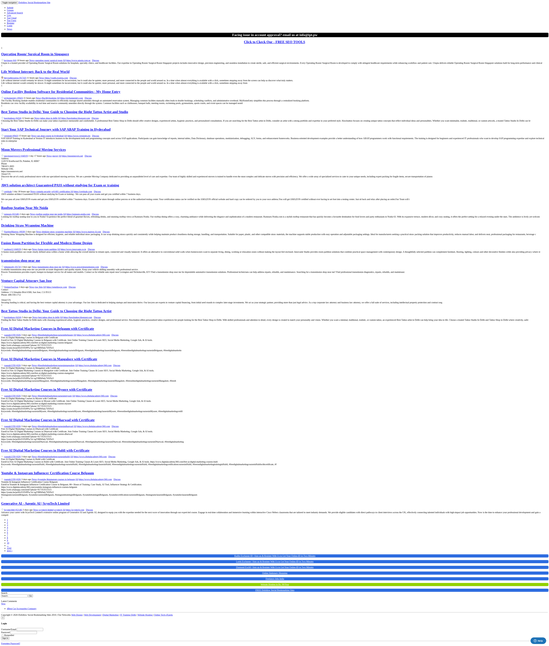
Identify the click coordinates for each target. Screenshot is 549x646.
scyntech (58, 510)
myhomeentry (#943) (13, 98)
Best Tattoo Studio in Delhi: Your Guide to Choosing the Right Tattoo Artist (56, 311)
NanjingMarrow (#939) (14, 231)
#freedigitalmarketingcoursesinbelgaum (55, 335)
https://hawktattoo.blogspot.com (75, 118)
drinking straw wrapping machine (57, 231)
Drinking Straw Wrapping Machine (27, 225)
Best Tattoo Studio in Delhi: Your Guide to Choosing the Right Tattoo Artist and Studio (64, 112)
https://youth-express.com (56, 78)
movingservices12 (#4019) (16, 156)
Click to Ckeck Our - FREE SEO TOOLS (274, 42)
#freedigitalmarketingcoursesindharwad (55, 426)
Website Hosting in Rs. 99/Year (275, 584)
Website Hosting (145, 615)
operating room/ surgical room (48, 60)
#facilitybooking (49, 98)
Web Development (92, 615)
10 (8, 543)
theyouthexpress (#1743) (15, 78)
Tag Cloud (11, 18)
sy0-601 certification (60, 191)
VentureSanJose (11, 287)
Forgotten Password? (10, 643)
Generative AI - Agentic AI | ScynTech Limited (35, 503)
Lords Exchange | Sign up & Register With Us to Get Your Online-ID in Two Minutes (275, 561)
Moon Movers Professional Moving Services (33, 149)
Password (5, 632)
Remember (9, 635)
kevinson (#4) (10, 60)
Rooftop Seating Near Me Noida (24, 208)
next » (9, 550)
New (3, 604)
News (9, 29)
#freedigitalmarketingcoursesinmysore (55, 396)
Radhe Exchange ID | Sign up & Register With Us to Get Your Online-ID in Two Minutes (274, 556)
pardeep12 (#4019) (12, 249)
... (8, 545)
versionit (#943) (11, 136)
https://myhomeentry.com (71, 98)
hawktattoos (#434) (12, 118)
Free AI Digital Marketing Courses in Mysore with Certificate (46, 389)
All (64, 60)
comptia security (43, 191)
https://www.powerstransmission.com (82, 267)
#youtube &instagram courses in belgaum (56, 479)
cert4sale (8, 191)
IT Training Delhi (128, 615)
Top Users (11, 20)
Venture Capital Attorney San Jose (26, 281)
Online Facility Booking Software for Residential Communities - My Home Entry (60, 92)
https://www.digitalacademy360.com (93, 335)
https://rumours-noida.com (78, 214)
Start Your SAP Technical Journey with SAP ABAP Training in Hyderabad (56, 129)
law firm (39, 287)
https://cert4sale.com (83, 191)
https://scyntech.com (75, 510)
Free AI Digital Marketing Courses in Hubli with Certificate (45, 450)
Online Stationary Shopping (274, 573)
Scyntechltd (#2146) (13, 510)
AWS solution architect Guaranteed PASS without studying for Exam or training (60, 185)
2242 (9, 548)
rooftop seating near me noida (49, 214)
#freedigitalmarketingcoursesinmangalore (56, 365)
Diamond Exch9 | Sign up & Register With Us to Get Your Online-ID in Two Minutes (275, 567)
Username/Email (8, 629)
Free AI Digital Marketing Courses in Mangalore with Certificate (49, 359)
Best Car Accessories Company (22, 608)
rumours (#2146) (11, 214)
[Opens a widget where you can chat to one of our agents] (538, 641)
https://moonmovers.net (72, 156)
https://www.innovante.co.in (73, 249)
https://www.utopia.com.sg (78, 60)
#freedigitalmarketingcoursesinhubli (54, 456)
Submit (10, 7)
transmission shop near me (20, 260)
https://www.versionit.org (78, 136)
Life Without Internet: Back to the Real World (35, 71)
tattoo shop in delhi (48, 118)
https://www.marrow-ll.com (88, 231)
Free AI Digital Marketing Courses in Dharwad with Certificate (48, 420)
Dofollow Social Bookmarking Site (34, 2)
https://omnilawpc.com (56, 287)
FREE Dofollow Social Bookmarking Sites (274, 590)
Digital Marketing (111, 615)
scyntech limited (46, 510)
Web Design (76, 615)
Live (9, 15)
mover (55, 156)
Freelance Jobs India (275, 579)
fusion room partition (47, 249)
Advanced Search (15, 13)
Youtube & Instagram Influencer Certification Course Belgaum (47, 473)
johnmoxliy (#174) (12, 267)
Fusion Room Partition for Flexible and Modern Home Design (46, 243)
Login (9, 25)
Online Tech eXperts (163, 615)
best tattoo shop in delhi (48, 317)
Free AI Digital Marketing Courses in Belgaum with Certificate (47, 328)
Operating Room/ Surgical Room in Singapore (35, 54)
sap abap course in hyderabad (50, 136)
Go (30, 596)
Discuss (95, 60)
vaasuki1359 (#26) (12, 335)
